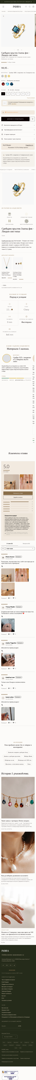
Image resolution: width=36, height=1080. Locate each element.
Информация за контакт (7, 1061)
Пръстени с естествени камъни (14, 764)
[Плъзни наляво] (14, 50)
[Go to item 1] (11, 481)
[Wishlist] (26, 7)
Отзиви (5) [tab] (10, 543)
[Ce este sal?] (10, 1072)
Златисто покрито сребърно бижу (18, 752)
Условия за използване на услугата (10, 1055)
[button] (3, 7)
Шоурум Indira (5, 1010)
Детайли (14, 103)
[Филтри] (3, 548)
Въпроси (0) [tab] (26, 543)
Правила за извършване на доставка (10, 1058)
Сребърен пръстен (8, 241)
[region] (18, 398)
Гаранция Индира (6, 991)
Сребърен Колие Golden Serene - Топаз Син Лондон (6, 274)
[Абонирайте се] (19, 1026)
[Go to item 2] (27, 481)
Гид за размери (31, 97)
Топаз (29, 764)
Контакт (4, 995)
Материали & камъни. (22, 169)
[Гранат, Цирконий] (3, 84)
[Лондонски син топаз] (11, 84)
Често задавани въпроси (8, 979)
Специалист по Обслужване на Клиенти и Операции (16, 1017)
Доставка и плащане (7, 989)
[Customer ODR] (10, 1078)
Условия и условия (7, 1000)
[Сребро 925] (2, 76)
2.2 (9, 309)
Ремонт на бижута (6, 993)
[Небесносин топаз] (7, 84)
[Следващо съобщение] (34, 2)
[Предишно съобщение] (2, 2)
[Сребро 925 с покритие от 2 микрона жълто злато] (5, 76)
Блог (3, 998)
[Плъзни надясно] (22, 50)
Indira (7, 1049)
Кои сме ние (5, 1008)
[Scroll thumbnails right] (30, 482)
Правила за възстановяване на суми (10, 1051)
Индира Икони (28, 756)
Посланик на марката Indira (9, 1014)
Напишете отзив (18, 493)
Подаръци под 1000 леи (24, 760)
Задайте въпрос (18, 497)
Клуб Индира (5, 982)
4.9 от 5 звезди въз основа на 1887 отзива (12, 973)
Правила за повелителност (26, 1051)
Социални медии (6, 1012)
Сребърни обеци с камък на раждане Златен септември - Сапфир (17, 274)
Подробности (29, 145)
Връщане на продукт (7, 986)
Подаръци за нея (9, 760)
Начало (3, 11)
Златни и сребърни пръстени (15, 11)
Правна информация (25, 1058)
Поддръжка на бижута (8, 984)
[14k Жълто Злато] (9, 76)
